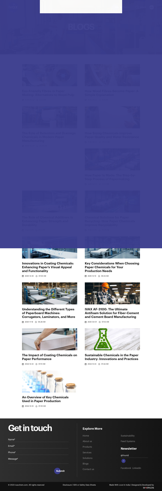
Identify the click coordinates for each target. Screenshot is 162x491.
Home (86, 436)
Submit (60, 471)
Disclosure (67, 485)
